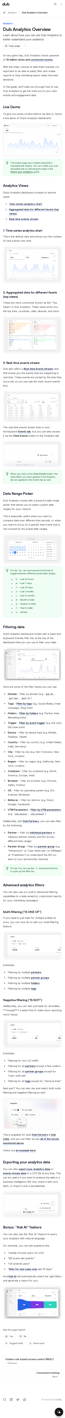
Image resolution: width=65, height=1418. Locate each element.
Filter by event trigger (32, 722)
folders (35, 983)
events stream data (14, 1173)
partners (36, 972)
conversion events (41, 59)
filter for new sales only (23, 1269)
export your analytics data (34, 1169)
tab (24, 431)
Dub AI (12, 1276)
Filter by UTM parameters (46, 809)
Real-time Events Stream (38, 368)
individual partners (41, 832)
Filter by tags (24, 703)
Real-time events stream (23, 219)
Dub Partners (31, 821)
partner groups (40, 977)
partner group (46, 846)
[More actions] (61, 4)
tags (33, 988)
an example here (26, 1150)
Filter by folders (28, 713)
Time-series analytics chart (25, 204)
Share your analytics (21, 172)
